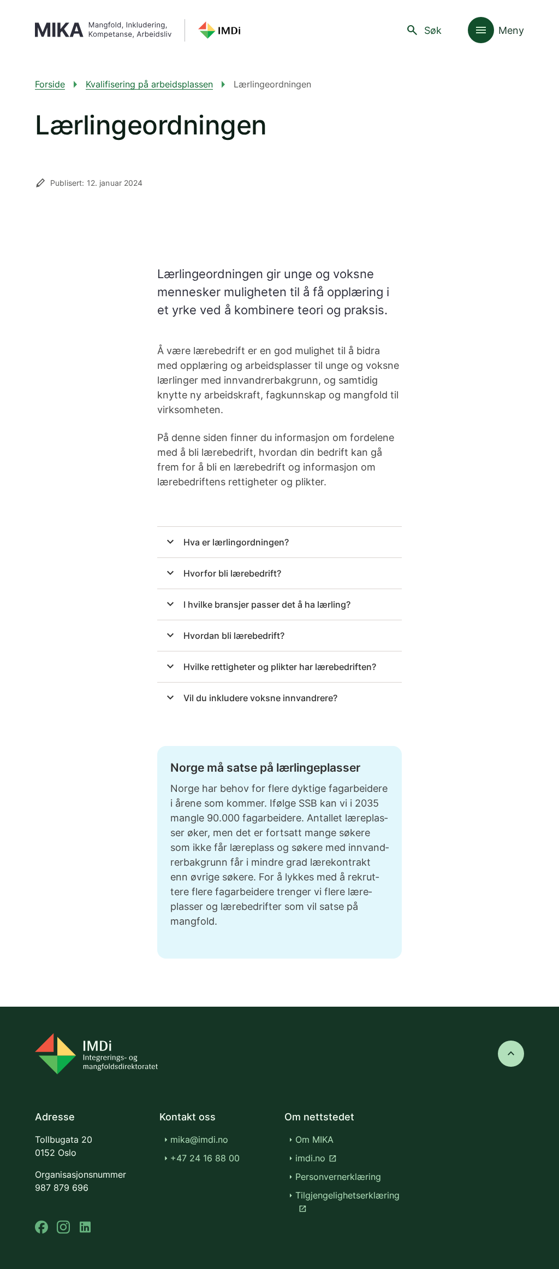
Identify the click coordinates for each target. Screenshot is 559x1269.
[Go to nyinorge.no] (96, 1053)
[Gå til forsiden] (137, 30)
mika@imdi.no (199, 1139)
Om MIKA (314, 1139)
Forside (50, 84)
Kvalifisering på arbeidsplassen (149, 84)
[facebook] (41, 1227)
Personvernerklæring (338, 1176)
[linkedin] (85, 1227)
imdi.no (316, 1158)
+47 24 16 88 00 (205, 1158)
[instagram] (63, 1227)
